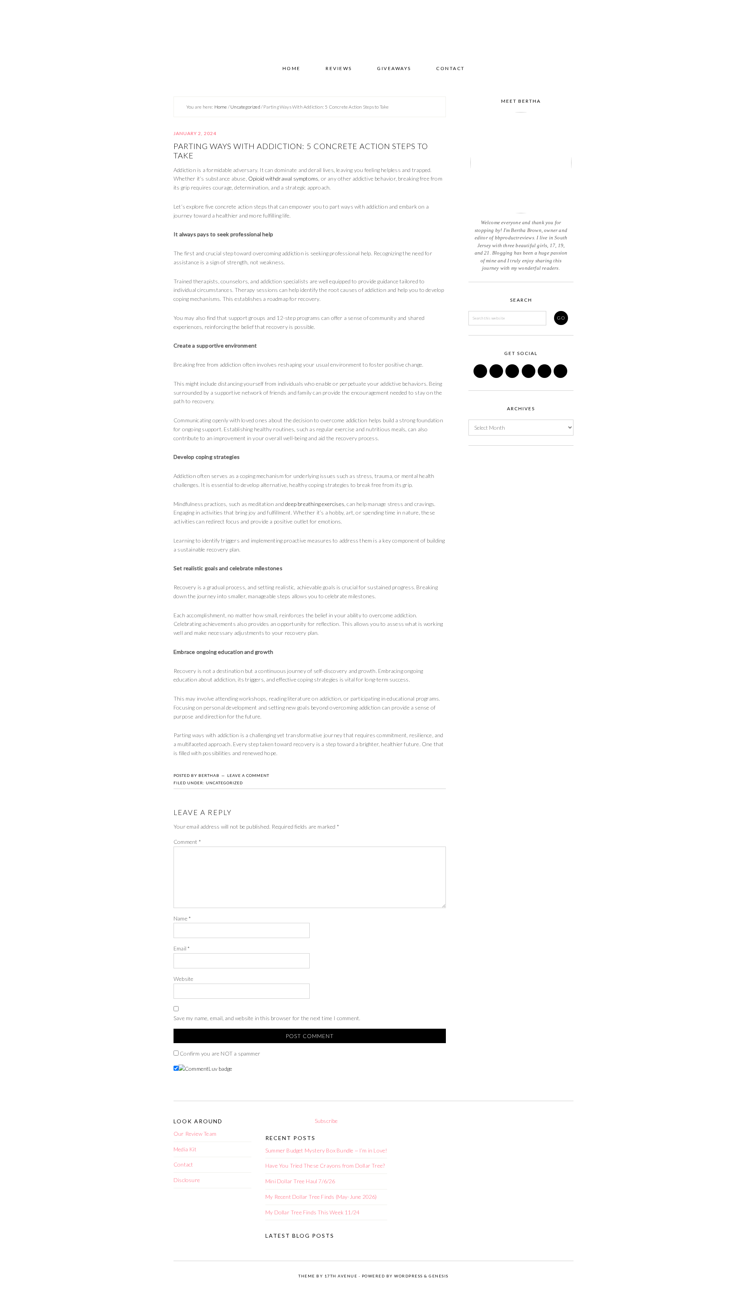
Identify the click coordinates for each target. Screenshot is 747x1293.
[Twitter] (496, 375)
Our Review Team (195, 1133)
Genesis (439, 1276)
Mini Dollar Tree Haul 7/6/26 (300, 1181)
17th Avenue (341, 1276)
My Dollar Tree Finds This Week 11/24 (312, 1212)
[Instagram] (529, 375)
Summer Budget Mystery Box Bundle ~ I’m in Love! (326, 1150)
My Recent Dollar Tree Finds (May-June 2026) (321, 1196)
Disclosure (187, 1180)
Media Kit (185, 1149)
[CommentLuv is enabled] (205, 1068)
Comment (187, 841)
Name (182, 918)
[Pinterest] (512, 375)
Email (182, 948)
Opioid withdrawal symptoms (283, 178)
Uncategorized (224, 782)
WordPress (408, 1276)
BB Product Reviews (373, 30)
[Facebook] (480, 375)
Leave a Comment (248, 775)
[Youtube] (561, 375)
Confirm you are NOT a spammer (219, 1053)
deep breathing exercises (314, 504)
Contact (183, 1164)
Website (183, 978)
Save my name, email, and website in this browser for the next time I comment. (267, 1018)
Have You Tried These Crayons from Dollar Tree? (325, 1165)
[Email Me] (545, 375)
